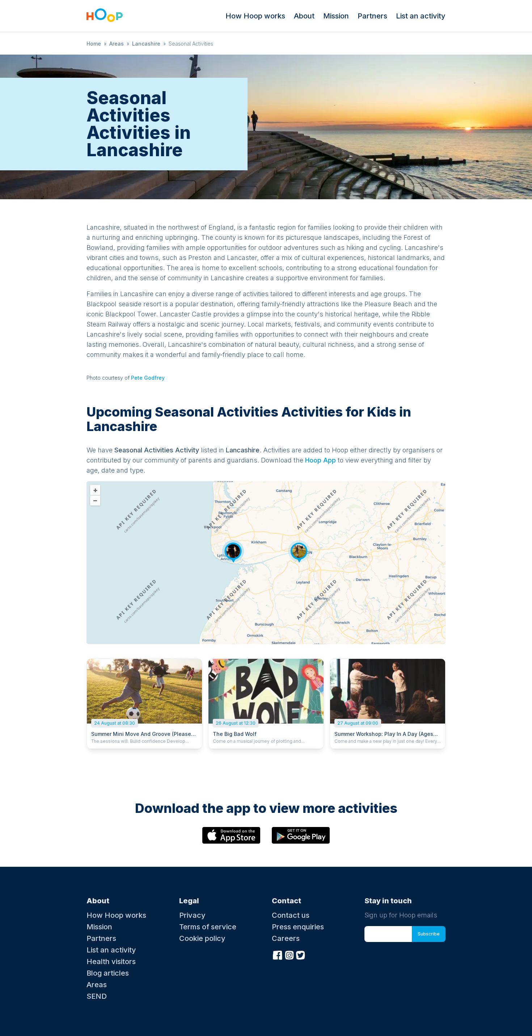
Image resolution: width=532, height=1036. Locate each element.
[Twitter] (301, 954)
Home (93, 43)
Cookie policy (202, 938)
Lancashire (146, 43)
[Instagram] (289, 954)
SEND (96, 996)
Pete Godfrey (148, 378)
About (304, 16)
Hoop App (320, 460)
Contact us (290, 915)
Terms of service (207, 926)
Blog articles (107, 973)
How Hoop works (255, 16)
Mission (336, 16)
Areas (116, 43)
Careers (286, 938)
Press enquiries (298, 926)
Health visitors (111, 961)
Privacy (192, 915)
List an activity (421, 16)
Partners (372, 16)
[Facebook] (277, 954)
